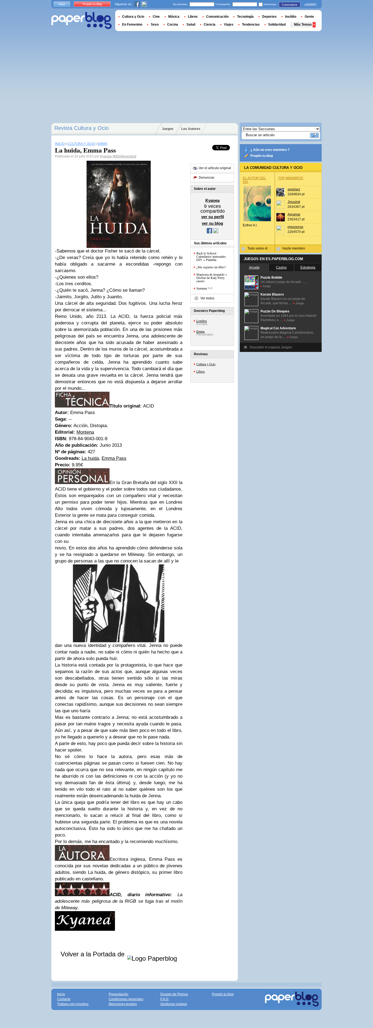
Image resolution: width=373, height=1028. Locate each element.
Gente (309, 17)
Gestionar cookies (173, 1004)
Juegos (167, 129)
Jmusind (294, 202)
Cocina (172, 24)
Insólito (290, 17)
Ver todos (207, 298)
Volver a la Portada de (93, 954)
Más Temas (303, 24)
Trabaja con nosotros (72, 1004)
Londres (201, 320)
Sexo (155, 24)
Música (173, 17)
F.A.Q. (164, 999)
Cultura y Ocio (205, 364)
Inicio (61, 4)
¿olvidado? (310, 4)
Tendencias (251, 24)
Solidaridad (277, 24)
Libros (200, 371)
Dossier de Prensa (174, 994)
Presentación (118, 994)
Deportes (269, 17)
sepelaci (294, 189)
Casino (281, 267)
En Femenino (132, 24)
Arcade (254, 267)
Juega (266, 286)
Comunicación (217, 17)
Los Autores (190, 129)
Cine (156, 17)
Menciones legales (123, 1004)
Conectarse (289, 4)
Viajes (228, 24)
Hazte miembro (293, 248)
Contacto (63, 999)
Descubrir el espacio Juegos (271, 347)
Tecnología (245, 17)
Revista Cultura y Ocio (81, 128)
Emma (200, 331)
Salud (191, 24)
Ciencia (209, 24)
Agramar (294, 214)
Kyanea (106, 156)
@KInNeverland (124, 156)
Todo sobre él (257, 248)
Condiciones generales (126, 999)
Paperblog (81, 20)
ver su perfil (212, 216)
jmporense (295, 227)
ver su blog (212, 223)
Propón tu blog (261, 156)
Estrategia (307, 267)
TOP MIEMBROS (290, 178)
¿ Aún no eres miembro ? (269, 150)
